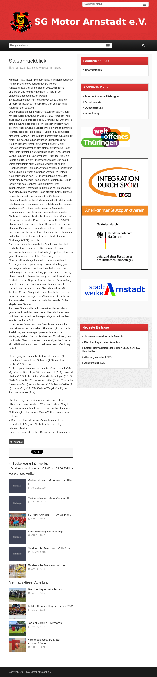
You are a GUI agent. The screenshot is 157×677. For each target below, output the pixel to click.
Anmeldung (92, 113)
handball (18, 442)
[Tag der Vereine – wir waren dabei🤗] (17, 628)
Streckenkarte (93, 102)
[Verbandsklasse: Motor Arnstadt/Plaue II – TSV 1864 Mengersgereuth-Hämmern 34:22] (17, 486)
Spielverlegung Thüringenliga (30, 463)
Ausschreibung (94, 107)
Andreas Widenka (38, 67)
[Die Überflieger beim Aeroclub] (17, 595)
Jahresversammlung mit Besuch (103, 336)
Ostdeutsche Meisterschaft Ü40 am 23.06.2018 (40, 468)
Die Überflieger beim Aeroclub (46, 589)
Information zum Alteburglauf (102, 96)
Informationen (93, 70)
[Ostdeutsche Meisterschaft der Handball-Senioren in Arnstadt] (17, 571)
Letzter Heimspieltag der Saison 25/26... (52, 606)
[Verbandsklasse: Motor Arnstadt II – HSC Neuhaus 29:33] (17, 503)
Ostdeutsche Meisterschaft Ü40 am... (50, 548)
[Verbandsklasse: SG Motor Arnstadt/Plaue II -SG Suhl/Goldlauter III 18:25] (17, 645)
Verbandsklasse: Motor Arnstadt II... (49, 497)
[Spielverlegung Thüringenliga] (17, 537)
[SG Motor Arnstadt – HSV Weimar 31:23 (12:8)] (17, 520)
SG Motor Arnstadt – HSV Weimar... (49, 514)
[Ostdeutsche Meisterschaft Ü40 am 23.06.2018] (17, 554)
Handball (57, 67)
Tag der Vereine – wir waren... (46, 622)
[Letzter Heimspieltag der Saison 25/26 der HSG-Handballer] (17, 611)
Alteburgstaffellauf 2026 (98, 357)
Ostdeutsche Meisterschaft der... (47, 565)
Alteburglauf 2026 (94, 362)
